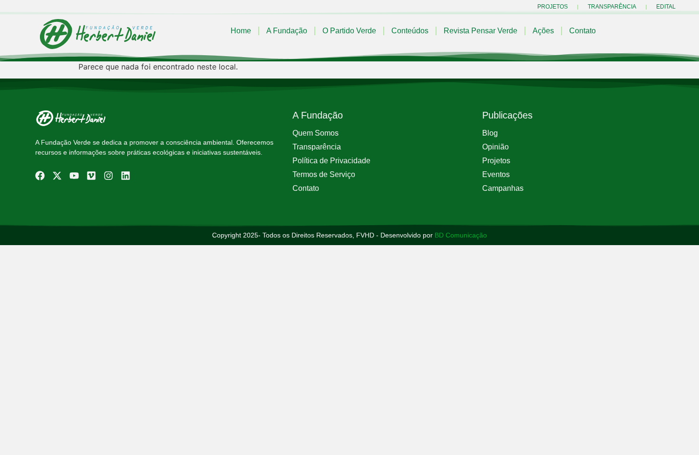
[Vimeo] (91, 175)
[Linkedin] (125, 175)
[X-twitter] (57, 175)
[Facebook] (40, 175)
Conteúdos (409, 31)
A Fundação (286, 31)
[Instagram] (108, 175)
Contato (582, 31)
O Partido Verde (349, 31)
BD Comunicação (460, 235)
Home (241, 31)
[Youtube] (74, 175)
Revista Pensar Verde (480, 31)
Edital (666, 6)
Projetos (552, 6)
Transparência (612, 6)
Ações (543, 31)
